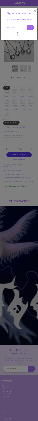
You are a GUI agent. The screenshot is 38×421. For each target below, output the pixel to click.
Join (30, 27)
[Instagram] (18, 34)
